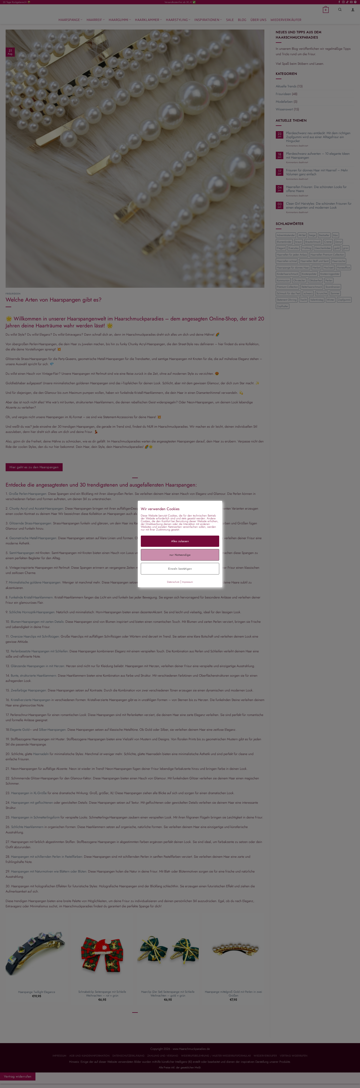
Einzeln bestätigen (180, 569)
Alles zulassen (180, 541)
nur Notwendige (180, 555)
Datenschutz (173, 582)
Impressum (187, 582)
